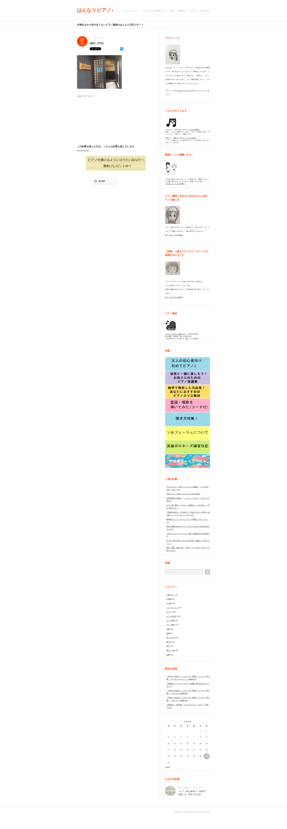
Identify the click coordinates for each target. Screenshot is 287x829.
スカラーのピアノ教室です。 (176, 334)
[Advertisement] (105, 121)
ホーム (118, 11)
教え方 (169, 642)
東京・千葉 (171, 650)
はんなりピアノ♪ (95, 10)
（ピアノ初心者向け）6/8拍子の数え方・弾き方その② (192, 793)
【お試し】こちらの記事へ (175, 184)
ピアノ (169, 612)
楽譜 (168, 655)
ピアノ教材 (171, 625)
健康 (168, 633)
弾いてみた (171, 637)
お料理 (169, 599)
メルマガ (192, 11)
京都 (168, 629)
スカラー (100, 38)
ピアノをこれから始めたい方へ (154, 11)
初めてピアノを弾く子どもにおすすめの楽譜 (183, 494)
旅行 (168, 646)
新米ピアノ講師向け (178, 11)
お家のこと (171, 595)
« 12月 (167, 767)
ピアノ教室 (171, 620)
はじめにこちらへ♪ (131, 11)
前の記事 (101, 181)
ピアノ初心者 (171, 616)
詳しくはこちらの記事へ (174, 235)
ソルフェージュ (172, 607)
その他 (169, 603)
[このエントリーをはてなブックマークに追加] (121, 50)
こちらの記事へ (194, 129)
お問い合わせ (204, 11)
